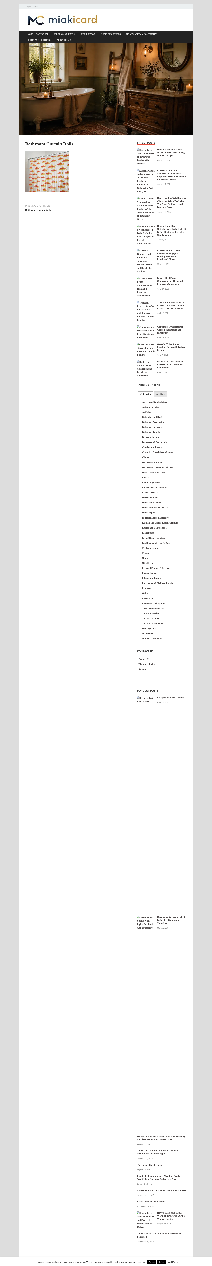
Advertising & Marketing (154, 402)
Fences (145, 477)
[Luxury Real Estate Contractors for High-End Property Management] (146, 278)
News (145, 558)
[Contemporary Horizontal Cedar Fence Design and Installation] (146, 327)
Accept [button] (152, 1262)
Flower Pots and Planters (154, 487)
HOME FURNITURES (111, 34)
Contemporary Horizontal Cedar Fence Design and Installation (170, 330)
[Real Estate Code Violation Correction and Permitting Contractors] (146, 362)
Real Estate (147, 598)
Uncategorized (149, 628)
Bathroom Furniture (152, 427)
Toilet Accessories (150, 618)
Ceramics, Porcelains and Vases (157, 452)
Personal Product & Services (156, 568)
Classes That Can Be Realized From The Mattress (161, 1190)
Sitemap (142, 669)
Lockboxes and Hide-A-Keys (156, 543)
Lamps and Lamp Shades (154, 528)
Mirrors (146, 553)
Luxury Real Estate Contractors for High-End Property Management (170, 281)
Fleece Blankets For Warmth (151, 1201)
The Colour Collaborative (149, 1165)
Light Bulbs (148, 533)
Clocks (145, 457)
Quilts (145, 593)
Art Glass (146, 412)
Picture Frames (149, 573)
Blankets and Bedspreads (154, 442)
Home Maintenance (151, 502)
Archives (160, 394)
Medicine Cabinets (151, 548)
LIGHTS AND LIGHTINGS (39, 40)
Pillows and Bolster (151, 578)
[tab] (145, 394)
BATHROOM (42, 34)
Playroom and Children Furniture (159, 583)
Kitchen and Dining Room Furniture (160, 523)
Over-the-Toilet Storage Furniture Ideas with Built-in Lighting (171, 347)
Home (30, 34)
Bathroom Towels (151, 432)
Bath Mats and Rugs (152, 417)
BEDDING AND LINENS (64, 34)
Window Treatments (152, 638)
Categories (145, 394)
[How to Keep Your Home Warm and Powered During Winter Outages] (146, 150)
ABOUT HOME (64, 40)
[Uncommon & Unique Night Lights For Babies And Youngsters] (146, 917)
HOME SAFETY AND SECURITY (141, 34)
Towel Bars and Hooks (153, 623)
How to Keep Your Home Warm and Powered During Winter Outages (171, 152)
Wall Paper (147, 633)
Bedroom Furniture (152, 437)
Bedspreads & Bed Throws (170, 697)
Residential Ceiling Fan (153, 603)
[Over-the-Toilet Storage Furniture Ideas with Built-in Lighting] (146, 344)
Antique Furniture (151, 407)
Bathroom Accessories (153, 422)
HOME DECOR (88, 34)
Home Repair (148, 512)
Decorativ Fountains (152, 462)
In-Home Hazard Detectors (155, 518)
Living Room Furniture (153, 538)
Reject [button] (161, 1262)
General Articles (150, 492)
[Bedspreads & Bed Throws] (146, 698)
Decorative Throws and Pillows (157, 467)
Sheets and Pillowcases (153, 608)
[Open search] (185, 34)
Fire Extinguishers (151, 482)
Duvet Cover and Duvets (154, 472)
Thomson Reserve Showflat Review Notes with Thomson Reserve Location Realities (171, 305)
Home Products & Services (155, 507)
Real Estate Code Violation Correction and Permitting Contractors (170, 364)
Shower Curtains (150, 613)
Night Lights (148, 563)
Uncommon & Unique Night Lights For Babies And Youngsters (171, 920)
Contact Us (143, 659)
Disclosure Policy (146, 664)
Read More (172, 1262)
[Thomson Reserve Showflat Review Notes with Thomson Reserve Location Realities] (146, 303)
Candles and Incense (152, 447)
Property (146, 588)
